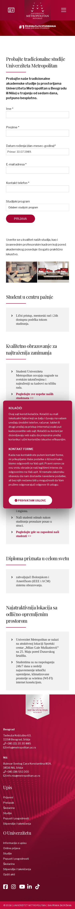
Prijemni (8, 797)
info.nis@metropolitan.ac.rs (23, 775)
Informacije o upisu (15, 843)
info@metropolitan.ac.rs (21, 747)
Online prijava (11, 848)
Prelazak (8, 802)
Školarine (9, 807)
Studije (7, 813)
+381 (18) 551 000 (17, 771)
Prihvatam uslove (31, 500)
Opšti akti (9, 874)
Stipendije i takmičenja (17, 823)
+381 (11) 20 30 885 (18, 743)
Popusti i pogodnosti (16, 818)
